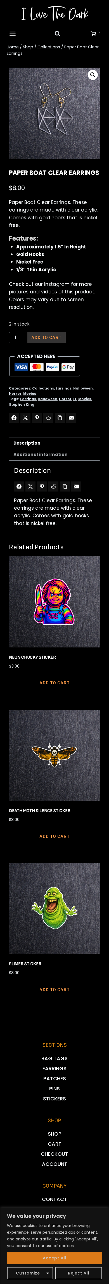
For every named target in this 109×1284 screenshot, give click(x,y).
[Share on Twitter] (25, 418)
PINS (54, 1088)
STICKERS (54, 1098)
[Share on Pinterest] (37, 418)
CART (54, 1143)
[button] (93, 75)
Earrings (64, 388)
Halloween (83, 388)
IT (75, 399)
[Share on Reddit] (48, 418)
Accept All (55, 1258)
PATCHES (54, 1078)
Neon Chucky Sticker (32, 657)
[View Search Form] (57, 33)
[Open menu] (13, 34)
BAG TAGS (54, 1058)
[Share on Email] (71, 418)
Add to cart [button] (54, 682)
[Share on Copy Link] (60, 418)
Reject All (78, 1273)
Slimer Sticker (25, 964)
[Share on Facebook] (14, 418)
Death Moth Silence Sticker (39, 810)
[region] (54, 1246)
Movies (29, 393)
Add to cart (46, 337)
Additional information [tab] (40, 454)
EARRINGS (54, 1068)
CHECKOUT (54, 1153)
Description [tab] (27, 443)
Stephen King (21, 404)
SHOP (54, 1133)
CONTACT (54, 1199)
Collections (43, 388)
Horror (15, 393)
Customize (28, 1273)
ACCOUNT (54, 1163)
